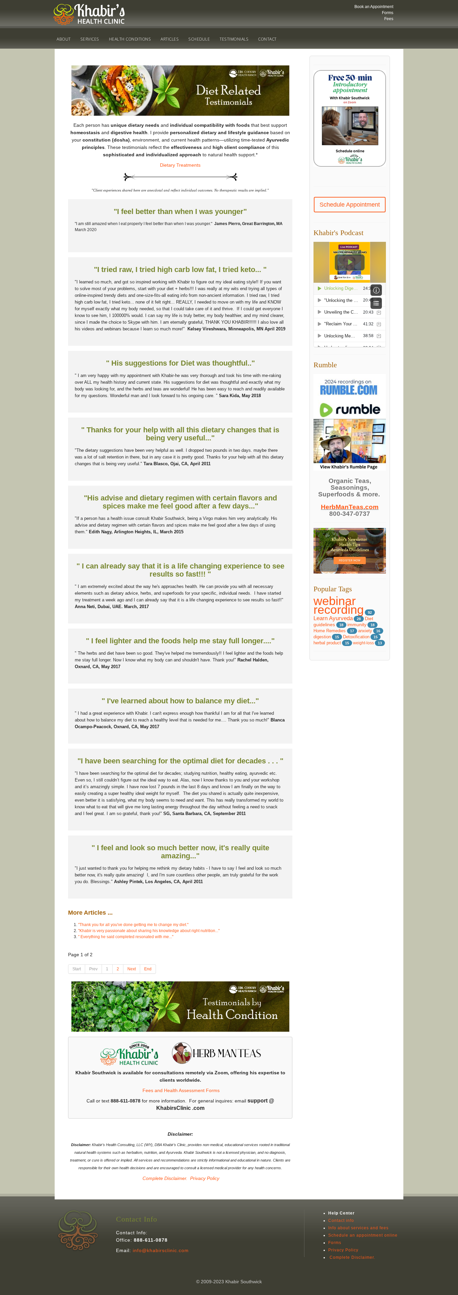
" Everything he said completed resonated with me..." (125, 936)
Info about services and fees (358, 1228)
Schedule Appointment (350, 204)
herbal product (327, 643)
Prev (93, 969)
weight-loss (363, 643)
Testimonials (234, 39)
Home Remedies (330, 630)
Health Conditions (130, 39)
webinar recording (338, 605)
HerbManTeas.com (350, 506)
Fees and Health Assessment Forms (181, 1090)
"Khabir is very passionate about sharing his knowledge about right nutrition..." (149, 930)
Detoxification (356, 637)
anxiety (365, 630)
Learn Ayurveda (333, 618)
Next (131, 969)
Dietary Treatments (180, 165)
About (64, 39)
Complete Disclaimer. (164, 1178)
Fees (388, 18)
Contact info (341, 1220)
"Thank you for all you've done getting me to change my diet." (133, 924)
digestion (322, 637)
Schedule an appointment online (363, 1235)
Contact (267, 39)
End (148, 969)
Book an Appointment (373, 6)
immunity (356, 624)
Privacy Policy (204, 1178)
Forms (387, 12)
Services (89, 39)
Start (76, 969)
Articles (170, 39)
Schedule (199, 39)
